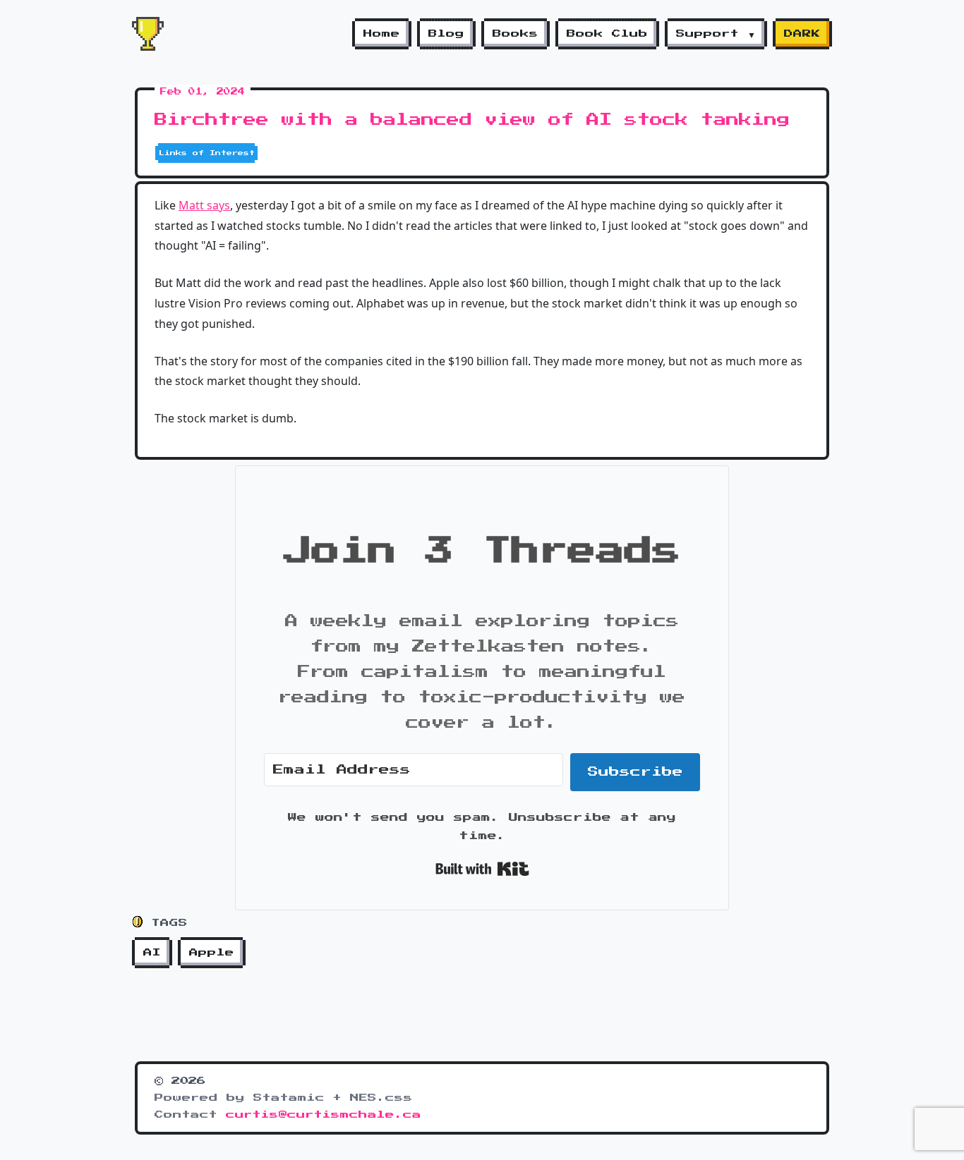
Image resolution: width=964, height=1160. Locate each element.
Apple (211, 952)
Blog (446, 34)
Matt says (204, 205)
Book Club (607, 34)
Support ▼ (716, 34)
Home (381, 34)
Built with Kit (482, 868)
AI (152, 952)
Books (515, 34)
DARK (802, 34)
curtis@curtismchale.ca (323, 1115)
